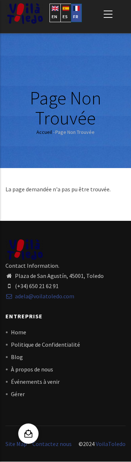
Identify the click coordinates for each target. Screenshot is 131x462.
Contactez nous (52, 443)
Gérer (18, 394)
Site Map (16, 443)
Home (18, 332)
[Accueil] (24, 13)
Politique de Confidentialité (45, 344)
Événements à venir (35, 381)
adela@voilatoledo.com (44, 296)
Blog (17, 357)
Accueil (44, 132)
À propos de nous (32, 369)
